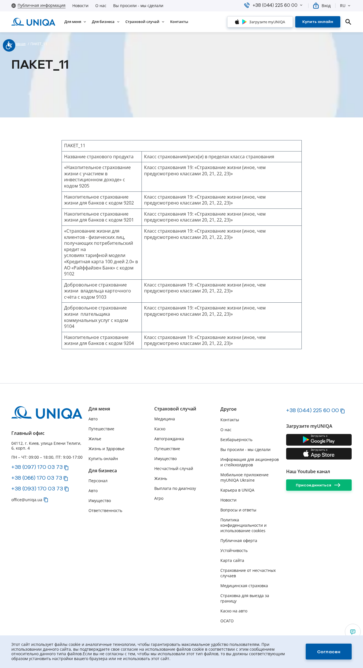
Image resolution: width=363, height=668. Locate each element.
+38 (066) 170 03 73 (36, 477)
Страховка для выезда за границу (244, 598)
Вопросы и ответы (238, 510)
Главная (18, 43)
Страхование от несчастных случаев (248, 573)
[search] (348, 22)
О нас (100, 5)
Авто (93, 419)
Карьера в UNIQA (237, 490)
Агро (158, 498)
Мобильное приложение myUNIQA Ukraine (244, 477)
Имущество (99, 500)
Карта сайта (232, 560)
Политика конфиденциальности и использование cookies (243, 525)
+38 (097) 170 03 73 (37, 467)
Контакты (229, 419)
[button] (301, 5)
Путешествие (101, 428)
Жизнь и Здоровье (106, 448)
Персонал (97, 480)
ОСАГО (227, 620)
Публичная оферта (238, 540)
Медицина (164, 419)
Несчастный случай (173, 468)
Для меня (99, 409)
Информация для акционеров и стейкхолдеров (249, 462)
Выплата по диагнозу (175, 488)
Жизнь (160, 478)
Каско (159, 428)
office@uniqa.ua (26, 499)
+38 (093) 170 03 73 (37, 488)
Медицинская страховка (244, 585)
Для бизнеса (102, 470)
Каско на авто (233, 611)
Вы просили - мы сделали (138, 5)
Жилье (94, 438)
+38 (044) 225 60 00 (312, 410)
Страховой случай (175, 409)
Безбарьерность (236, 439)
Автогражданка (169, 438)
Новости (80, 5)
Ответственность (105, 510)
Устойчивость (234, 550)
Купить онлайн (103, 458)
